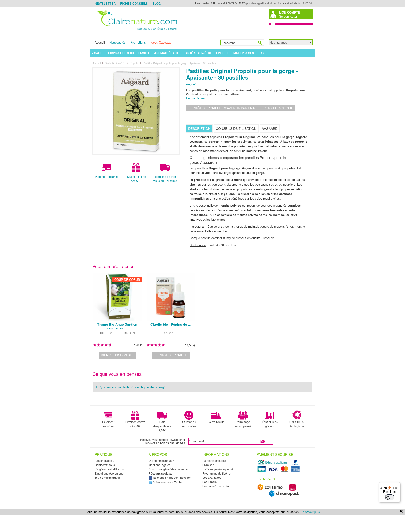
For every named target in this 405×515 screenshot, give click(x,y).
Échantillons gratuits (270, 424)
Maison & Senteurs (248, 53)
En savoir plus (196, 98)
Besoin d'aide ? (104, 461)
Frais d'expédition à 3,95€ (162, 426)
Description (199, 128)
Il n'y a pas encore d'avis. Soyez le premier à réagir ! (131, 387)
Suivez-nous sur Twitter (167, 482)
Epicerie (222, 53)
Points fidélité (216, 422)
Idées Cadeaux (160, 42)
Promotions (138, 42)
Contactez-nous (105, 465)
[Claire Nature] (136, 30)
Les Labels (209, 482)
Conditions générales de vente (168, 469)
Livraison (208, 465)
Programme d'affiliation (109, 469)
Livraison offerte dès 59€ (136, 179)
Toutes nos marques (107, 477)
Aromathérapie (166, 53)
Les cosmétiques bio (215, 486)
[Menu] (397, 485)
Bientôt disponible (117, 355)
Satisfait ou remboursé (189, 424)
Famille (144, 53)
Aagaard (191, 84)
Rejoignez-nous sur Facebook (172, 477)
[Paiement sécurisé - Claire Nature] (279, 471)
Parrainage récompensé (243, 424)
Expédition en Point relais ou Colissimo (165, 179)
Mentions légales (159, 465)
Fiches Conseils (134, 3)
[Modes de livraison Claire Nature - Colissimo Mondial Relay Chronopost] (279, 496)
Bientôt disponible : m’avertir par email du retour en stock (240, 108)
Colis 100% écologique (296, 424)
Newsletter (105, 3)
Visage (97, 53)
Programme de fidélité (216, 473)
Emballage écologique (109, 473)
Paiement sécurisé (107, 177)
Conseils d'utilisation (236, 128)
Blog (157, 3)
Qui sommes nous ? (161, 461)
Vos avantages (211, 477)
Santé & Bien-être (198, 53)
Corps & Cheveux (120, 53)
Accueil (100, 42)
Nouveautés (117, 42)
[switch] (389, 497)
